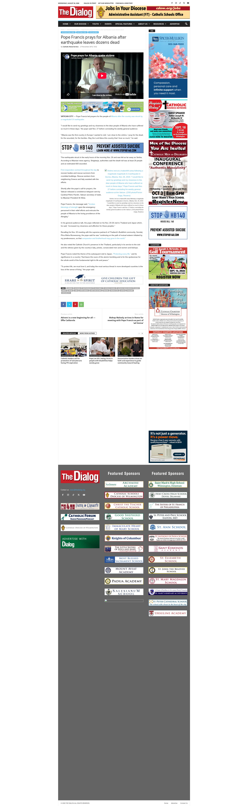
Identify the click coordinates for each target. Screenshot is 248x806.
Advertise (175, 24)
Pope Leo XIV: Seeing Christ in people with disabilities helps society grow (101, 360)
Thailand (130, 290)
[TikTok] (180, 3)
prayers (105, 290)
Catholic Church (109, 288)
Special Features (123, 24)
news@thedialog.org (77, 490)
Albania (69, 288)
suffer (123, 290)
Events (108, 24)
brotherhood (87, 288)
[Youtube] (188, 3)
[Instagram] (176, 3)
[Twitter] (184, 3)
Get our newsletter (106, 3)
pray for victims (95, 290)
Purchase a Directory (124, 3)
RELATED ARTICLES (69, 333)
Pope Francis (84, 290)
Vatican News (93, 32)
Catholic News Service (71, 47)
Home (65, 24)
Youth (95, 24)
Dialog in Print (90, 3)
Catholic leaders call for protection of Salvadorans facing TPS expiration (71, 360)
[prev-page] (139, 333)
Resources (158, 24)
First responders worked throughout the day (79, 170)
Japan (70, 290)
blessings (78, 288)
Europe (136, 288)
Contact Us (184, 803)
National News (82, 32)
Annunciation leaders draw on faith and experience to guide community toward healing (130, 360)
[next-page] (142, 333)
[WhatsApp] (81, 304)
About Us (143, 24)
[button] (186, 24)
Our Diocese (80, 24)
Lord (76, 290)
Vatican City (66, 293)
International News (73, 30)
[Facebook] (172, 3)
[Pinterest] (75, 304)
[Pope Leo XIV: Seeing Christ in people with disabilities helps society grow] (102, 347)
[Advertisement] (168, 390)
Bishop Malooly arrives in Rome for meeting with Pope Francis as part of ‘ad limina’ (125, 320)
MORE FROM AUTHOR (87, 333)
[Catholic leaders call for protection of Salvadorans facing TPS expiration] (74, 347)
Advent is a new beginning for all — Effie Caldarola (78, 319)
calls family (98, 288)
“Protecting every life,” (122, 254)
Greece (64, 290)
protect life (114, 290)
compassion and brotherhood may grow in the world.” (104, 238)
